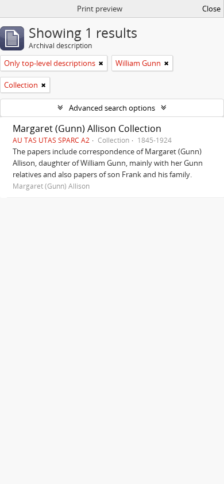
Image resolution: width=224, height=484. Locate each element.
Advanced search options (112, 108)
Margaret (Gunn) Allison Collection (87, 128)
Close (211, 8)
